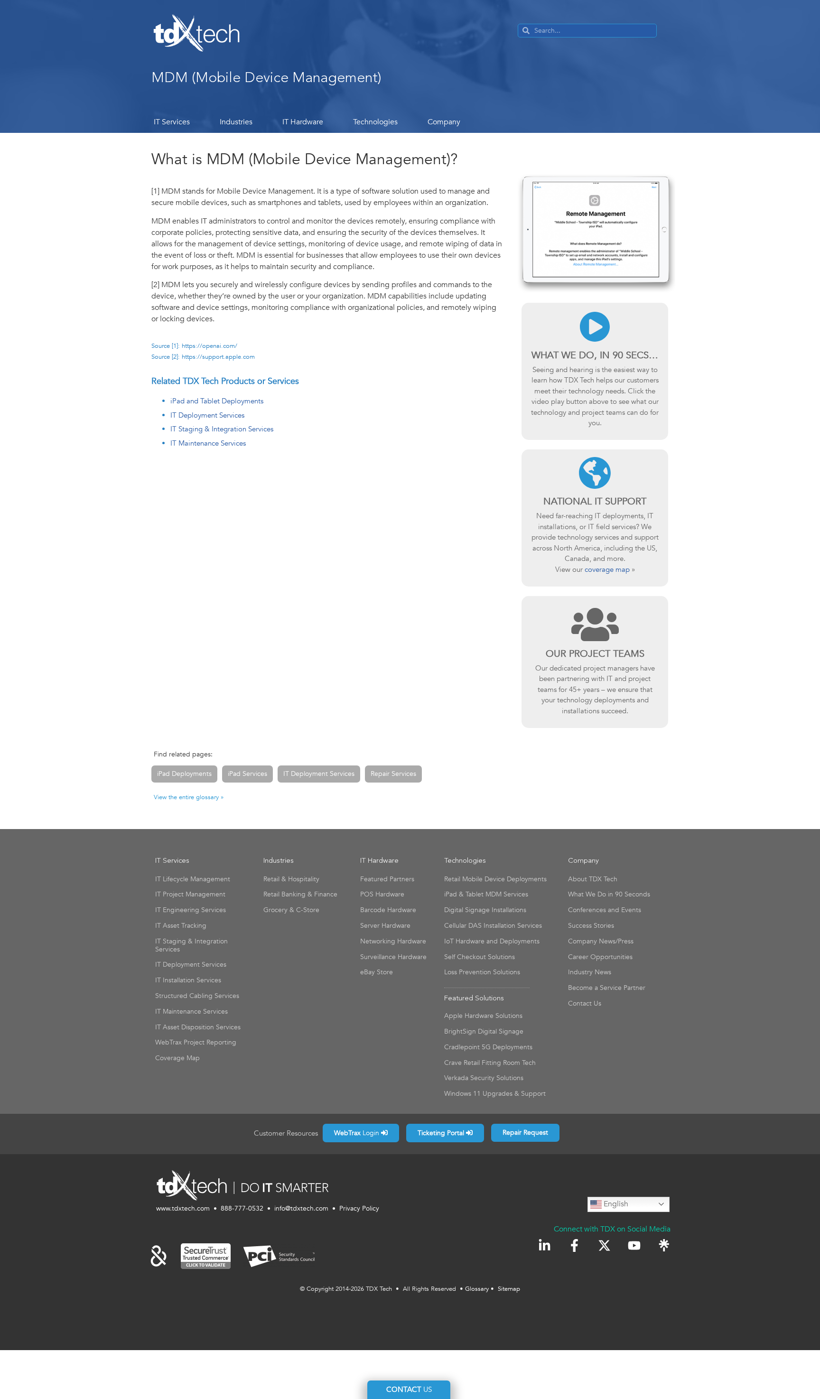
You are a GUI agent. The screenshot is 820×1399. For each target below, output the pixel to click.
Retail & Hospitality (291, 879)
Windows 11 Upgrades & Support (495, 1093)
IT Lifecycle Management (192, 879)
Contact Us (584, 1003)
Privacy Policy (359, 1208)
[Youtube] (634, 1245)
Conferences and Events (604, 909)
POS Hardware (382, 894)
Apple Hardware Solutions (483, 1015)
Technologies (375, 122)
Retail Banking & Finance (300, 894)
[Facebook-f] (574, 1245)
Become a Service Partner (606, 987)
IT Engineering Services (190, 909)
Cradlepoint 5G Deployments (488, 1047)
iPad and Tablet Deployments (216, 401)
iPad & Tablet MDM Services (486, 894)
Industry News (589, 972)
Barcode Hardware (388, 909)
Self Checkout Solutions (479, 956)
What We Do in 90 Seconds (609, 894)
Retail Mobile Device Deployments (495, 879)
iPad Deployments (184, 773)
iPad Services (247, 773)
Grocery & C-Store (291, 909)
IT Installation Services (188, 980)
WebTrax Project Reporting (195, 1042)
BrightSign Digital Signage (483, 1031)
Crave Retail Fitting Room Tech (490, 1062)
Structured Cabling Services (197, 995)
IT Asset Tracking (180, 925)
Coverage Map (177, 1058)
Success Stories (591, 925)
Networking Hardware (393, 941)
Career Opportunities (600, 956)
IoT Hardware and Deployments (492, 941)
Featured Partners (387, 879)
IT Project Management (190, 894)
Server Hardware (385, 925)
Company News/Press (601, 941)
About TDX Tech (592, 879)
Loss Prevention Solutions (482, 972)
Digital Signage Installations (485, 909)
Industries (236, 122)
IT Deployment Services (207, 415)
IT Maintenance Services (208, 443)
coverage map (607, 569)
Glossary (477, 1289)
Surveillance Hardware (393, 956)
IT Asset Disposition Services (198, 1027)
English (615, 1204)
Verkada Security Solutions (483, 1077)
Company (444, 122)
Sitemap (509, 1289)
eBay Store (376, 972)
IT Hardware (302, 122)
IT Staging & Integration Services (221, 429)
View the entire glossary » (189, 797)
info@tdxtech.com (301, 1208)
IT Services (172, 122)
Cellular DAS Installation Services (493, 925)
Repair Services (393, 773)
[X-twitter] (604, 1245)
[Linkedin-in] (544, 1245)
